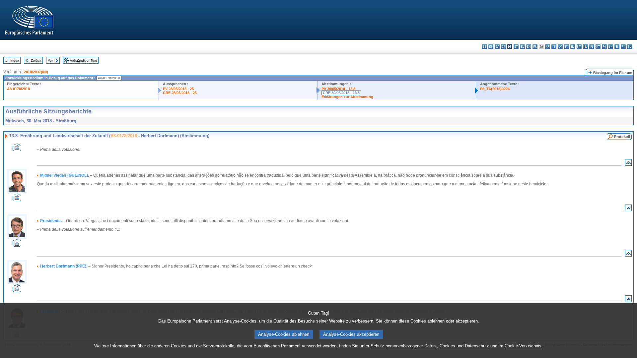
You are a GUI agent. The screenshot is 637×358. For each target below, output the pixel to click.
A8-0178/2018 (18, 89)
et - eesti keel (516, 46)
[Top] (628, 164)
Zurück (36, 60)
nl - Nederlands (585, 46)
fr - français (534, 46)
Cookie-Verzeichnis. (524, 345)
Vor (50, 60)
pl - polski (591, 46)
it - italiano (553, 46)
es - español (490, 46)
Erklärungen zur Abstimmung (347, 97)
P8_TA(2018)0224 (495, 89)
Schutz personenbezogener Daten (403, 345)
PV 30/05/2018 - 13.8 (338, 89)
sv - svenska (629, 46)
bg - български (484, 46)
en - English (528, 46)
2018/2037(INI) (36, 72)
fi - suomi (623, 46)
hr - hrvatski (547, 46)
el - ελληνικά (522, 46)
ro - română (604, 46)
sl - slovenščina (616, 46)
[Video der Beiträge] (17, 149)
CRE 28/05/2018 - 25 (180, 93)
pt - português (598, 46)
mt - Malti (579, 46)
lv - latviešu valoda (560, 46)
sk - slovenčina (610, 46)
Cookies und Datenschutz (464, 345)
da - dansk (503, 46)
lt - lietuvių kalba (566, 46)
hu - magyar (572, 46)
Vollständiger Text (83, 60)
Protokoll (622, 137)
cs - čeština (497, 46)
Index (14, 60)
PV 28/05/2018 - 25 (178, 89)
